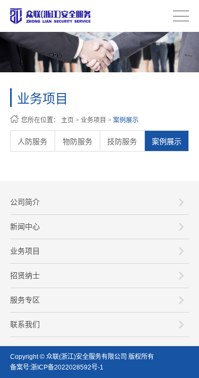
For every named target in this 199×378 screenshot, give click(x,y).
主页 (67, 120)
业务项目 (93, 120)
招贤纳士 (25, 275)
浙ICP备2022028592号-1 (67, 367)
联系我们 (25, 324)
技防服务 (122, 141)
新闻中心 (25, 226)
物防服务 (77, 141)
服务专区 (25, 300)
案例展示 (126, 120)
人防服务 (32, 141)
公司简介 (25, 202)
